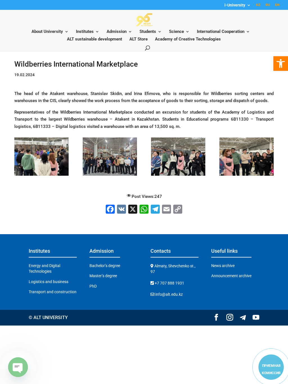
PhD (93, 286)
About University (47, 32)
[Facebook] (110, 210)
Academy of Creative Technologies (188, 39)
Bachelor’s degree (104, 265)
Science (176, 32)
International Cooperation (220, 32)
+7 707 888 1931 (169, 283)
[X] (132, 210)
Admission (117, 32)
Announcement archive (231, 276)
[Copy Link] (177, 210)
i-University (234, 5)
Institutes (85, 32)
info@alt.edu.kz (168, 294)
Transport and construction (52, 292)
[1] (110, 175)
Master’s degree (103, 276)
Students (148, 32)
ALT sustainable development (94, 39)
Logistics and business (48, 281)
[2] (178, 175)
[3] (246, 175)
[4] (41, 175)
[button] (280, 63)
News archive (223, 265)
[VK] (121, 210)
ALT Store (138, 39)
